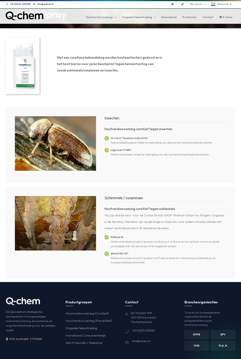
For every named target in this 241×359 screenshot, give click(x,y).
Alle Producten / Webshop (84, 343)
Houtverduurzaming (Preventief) (89, 321)
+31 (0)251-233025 (20, 4)
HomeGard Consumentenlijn (86, 335)
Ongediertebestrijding (81, 328)
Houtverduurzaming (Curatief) (87, 313)
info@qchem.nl (45, 4)
